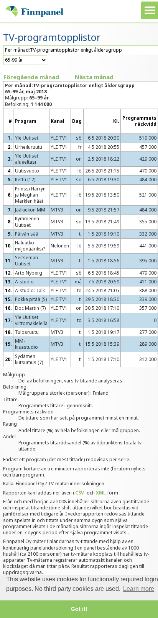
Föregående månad (31, 77)
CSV (79, 493)
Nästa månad (94, 77)
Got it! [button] (79, 609)
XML (101, 493)
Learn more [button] (138, 588)
